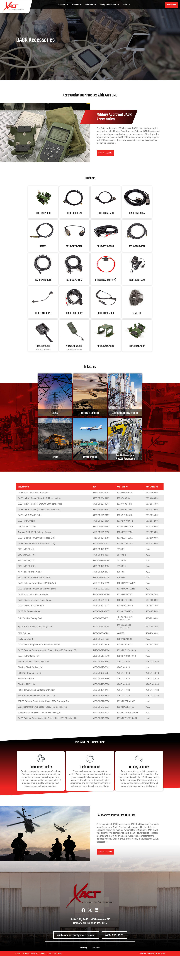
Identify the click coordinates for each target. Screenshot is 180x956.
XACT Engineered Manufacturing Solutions (38, 953)
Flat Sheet (96, 948)
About (125, 4)
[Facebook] (83, 910)
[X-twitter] (90, 910)
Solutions (61, 4)
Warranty (83, 948)
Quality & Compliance (108, 4)
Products (75, 4)
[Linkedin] (97, 910)
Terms (59, 953)
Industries (89, 4)
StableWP (161, 953)
